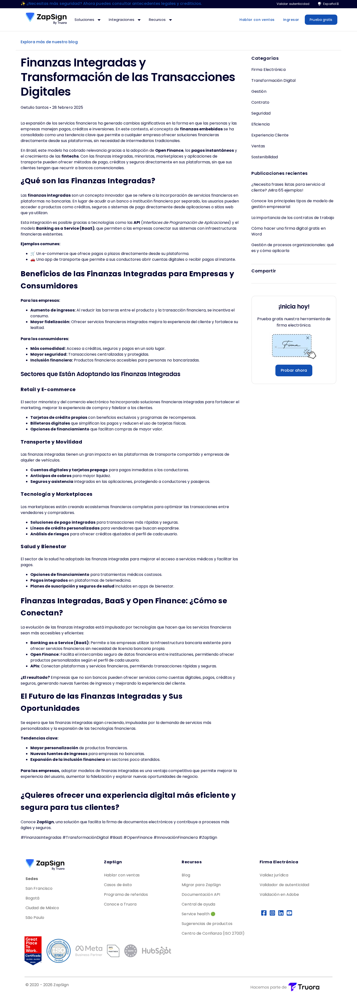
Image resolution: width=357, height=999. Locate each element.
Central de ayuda (198, 904)
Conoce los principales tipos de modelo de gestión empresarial (292, 204)
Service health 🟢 (198, 914)
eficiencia (260, 124)
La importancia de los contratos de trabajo (292, 217)
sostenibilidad (264, 157)
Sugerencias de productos (207, 923)
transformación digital (273, 80)
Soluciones (85, 19)
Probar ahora (294, 370)
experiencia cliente (270, 135)
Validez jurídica (274, 875)
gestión (258, 91)
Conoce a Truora (120, 904)
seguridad (261, 113)
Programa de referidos (126, 894)
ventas (258, 146)
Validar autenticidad (293, 3)
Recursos (158, 19)
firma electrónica (268, 69)
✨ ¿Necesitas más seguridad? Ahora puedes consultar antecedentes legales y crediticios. (111, 3)
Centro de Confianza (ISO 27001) (213, 933)
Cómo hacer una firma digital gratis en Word (288, 231)
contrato (260, 102)
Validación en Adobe (279, 894)
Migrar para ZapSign (201, 885)
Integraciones (122, 19)
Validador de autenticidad (284, 885)
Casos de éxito (118, 885)
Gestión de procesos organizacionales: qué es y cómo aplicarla (292, 247)
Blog (186, 875)
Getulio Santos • (36, 107)
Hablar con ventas (257, 19)
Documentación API (201, 894)
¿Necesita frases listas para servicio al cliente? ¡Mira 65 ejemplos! (288, 187)
